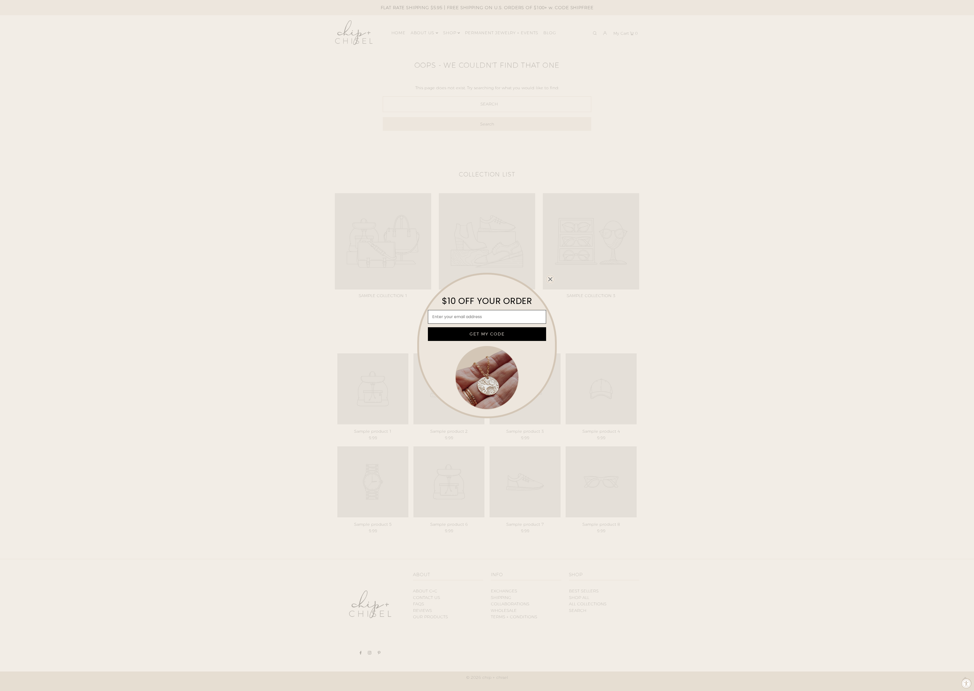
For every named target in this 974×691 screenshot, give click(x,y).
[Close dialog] (550, 279)
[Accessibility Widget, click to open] (966, 683)
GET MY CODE (487, 334)
